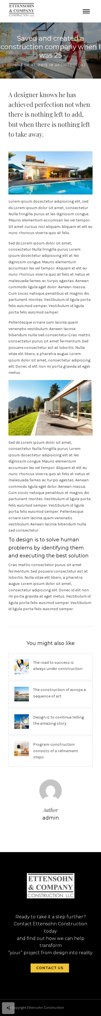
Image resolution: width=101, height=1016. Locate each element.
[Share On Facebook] (9, 992)
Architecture (70, 65)
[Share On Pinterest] (25, 992)
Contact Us (49, 968)
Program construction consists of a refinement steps (55, 750)
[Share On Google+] (33, 992)
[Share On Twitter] (17, 992)
